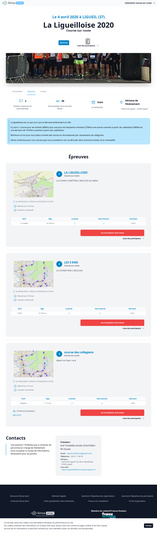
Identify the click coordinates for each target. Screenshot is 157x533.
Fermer (148, 525)
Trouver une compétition (98, 501)
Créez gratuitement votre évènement (59, 501)
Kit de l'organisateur (137, 501)
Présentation (17, 91)
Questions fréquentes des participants (137, 496)
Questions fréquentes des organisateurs (98, 496)
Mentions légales (59, 496)
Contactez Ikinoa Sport (19, 501)
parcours (17, 415)
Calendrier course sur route (138, 3)
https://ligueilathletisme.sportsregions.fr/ (78, 469)
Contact (43, 91)
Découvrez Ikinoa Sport (19, 496)
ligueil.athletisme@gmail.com (79, 453)
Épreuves (64, 42)
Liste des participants (132, 238)
